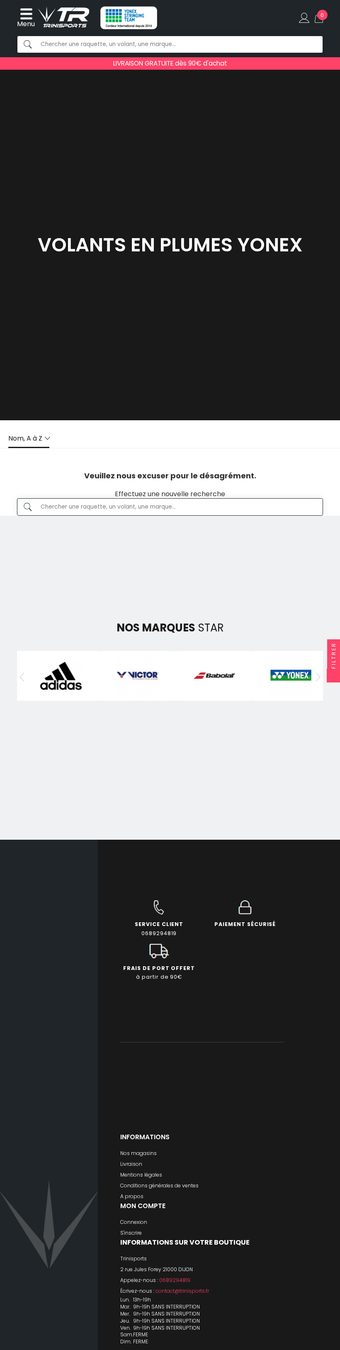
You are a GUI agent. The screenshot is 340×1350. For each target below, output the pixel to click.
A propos (131, 1196)
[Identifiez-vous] (304, 18)
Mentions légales (141, 1174)
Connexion (133, 1222)
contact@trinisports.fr (182, 1290)
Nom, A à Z (25, 438)
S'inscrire (131, 1232)
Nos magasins (138, 1153)
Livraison (131, 1163)
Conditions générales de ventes (159, 1185)
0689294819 (174, 1280)
